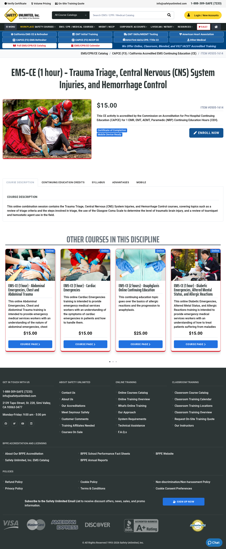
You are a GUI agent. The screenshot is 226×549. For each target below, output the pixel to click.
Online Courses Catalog (133, 392)
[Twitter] (14, 423)
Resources (184, 27)
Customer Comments (75, 419)
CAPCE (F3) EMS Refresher (31, 40)
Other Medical (197, 40)
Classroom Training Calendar (193, 399)
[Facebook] (6, 423)
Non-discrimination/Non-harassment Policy (183, 482)
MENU (11, 27)
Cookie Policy (89, 482)
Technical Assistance (131, 425)
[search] (169, 15)
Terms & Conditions (93, 488)
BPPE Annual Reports (94, 460)
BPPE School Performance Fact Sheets (105, 453)
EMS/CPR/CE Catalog (94, 53)
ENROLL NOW (208, 133)
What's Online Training (132, 405)
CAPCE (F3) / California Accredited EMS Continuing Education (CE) (154, 53)
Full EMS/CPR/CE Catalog (31, 45)
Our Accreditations (73, 405)
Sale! (203, 27)
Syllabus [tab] (98, 182)
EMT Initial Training (86, 34)
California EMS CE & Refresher (30, 34)
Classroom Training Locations (193, 405)
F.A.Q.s (122, 432)
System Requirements (132, 419)
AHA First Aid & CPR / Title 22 (142, 40)
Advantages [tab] (120, 182)
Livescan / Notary (161, 27)
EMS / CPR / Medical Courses (76, 27)
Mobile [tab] (141, 182)
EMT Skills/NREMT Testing (142, 34)
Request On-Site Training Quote (195, 419)
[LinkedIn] (31, 423)
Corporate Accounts (132, 27)
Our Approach (127, 412)
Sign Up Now (185, 501)
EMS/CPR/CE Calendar (87, 45)
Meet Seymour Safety (75, 412)
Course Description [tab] (20, 182)
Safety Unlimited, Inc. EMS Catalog (27, 460)
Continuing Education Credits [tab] (63, 182)
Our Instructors (184, 425)
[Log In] (203, 15)
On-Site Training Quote (71, 3)
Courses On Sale (72, 432)
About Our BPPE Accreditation (24, 453)
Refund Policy (14, 482)
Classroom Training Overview (193, 412)
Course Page (29, 344)
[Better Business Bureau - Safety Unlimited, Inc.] (141, 525)
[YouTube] (23, 423)
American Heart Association (198, 34)
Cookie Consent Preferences (174, 488)
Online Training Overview (134, 399)
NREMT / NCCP (107, 27)
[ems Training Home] (216, 27)
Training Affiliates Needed (78, 425)
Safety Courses (37, 27)
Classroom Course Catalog (191, 392)
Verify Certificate (16, 3)
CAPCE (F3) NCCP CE (87, 40)
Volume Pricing (42, 3)
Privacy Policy (14, 488)
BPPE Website (165, 453)
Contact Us (68, 392)
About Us (67, 399)
